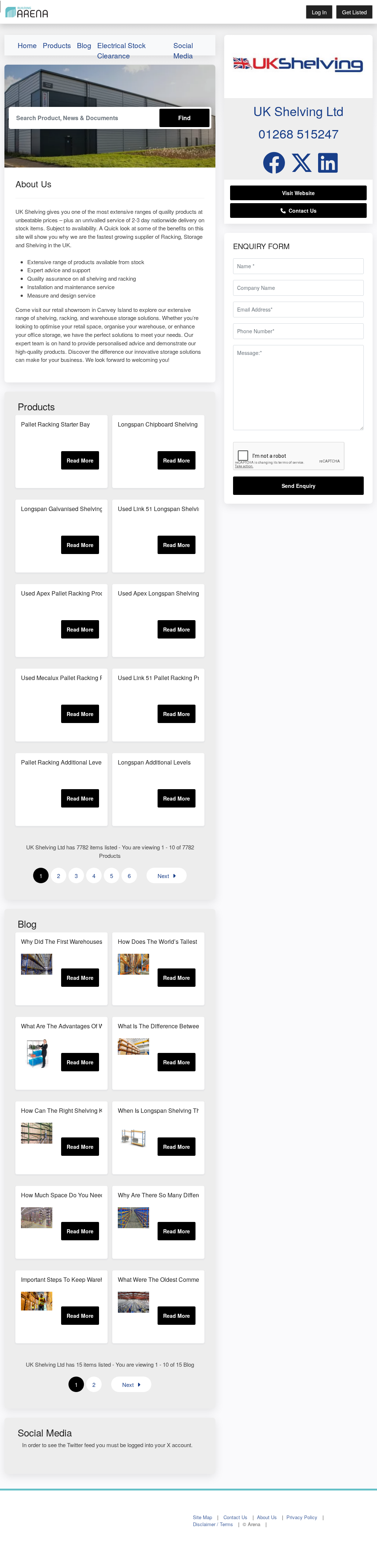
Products (57, 45)
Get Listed (354, 12)
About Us (267, 1517)
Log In (319, 12)
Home (27, 45)
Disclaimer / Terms (213, 1524)
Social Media (183, 47)
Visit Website (298, 193)
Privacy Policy (301, 1517)
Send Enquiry (299, 485)
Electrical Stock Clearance (121, 47)
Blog (84, 45)
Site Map (202, 1517)
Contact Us (301, 210)
